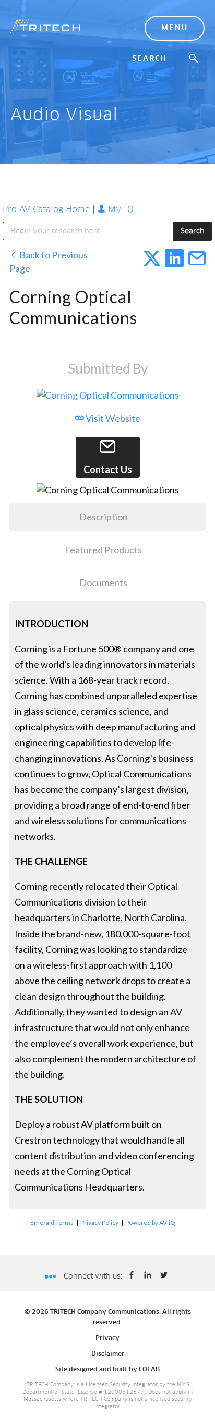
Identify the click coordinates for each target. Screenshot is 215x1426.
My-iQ (119, 209)
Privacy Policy (99, 1222)
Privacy (107, 1338)
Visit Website (112, 418)
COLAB (149, 1370)
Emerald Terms (52, 1222)
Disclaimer (107, 1354)
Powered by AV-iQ (150, 1222)
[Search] (194, 58)
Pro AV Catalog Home (47, 209)
